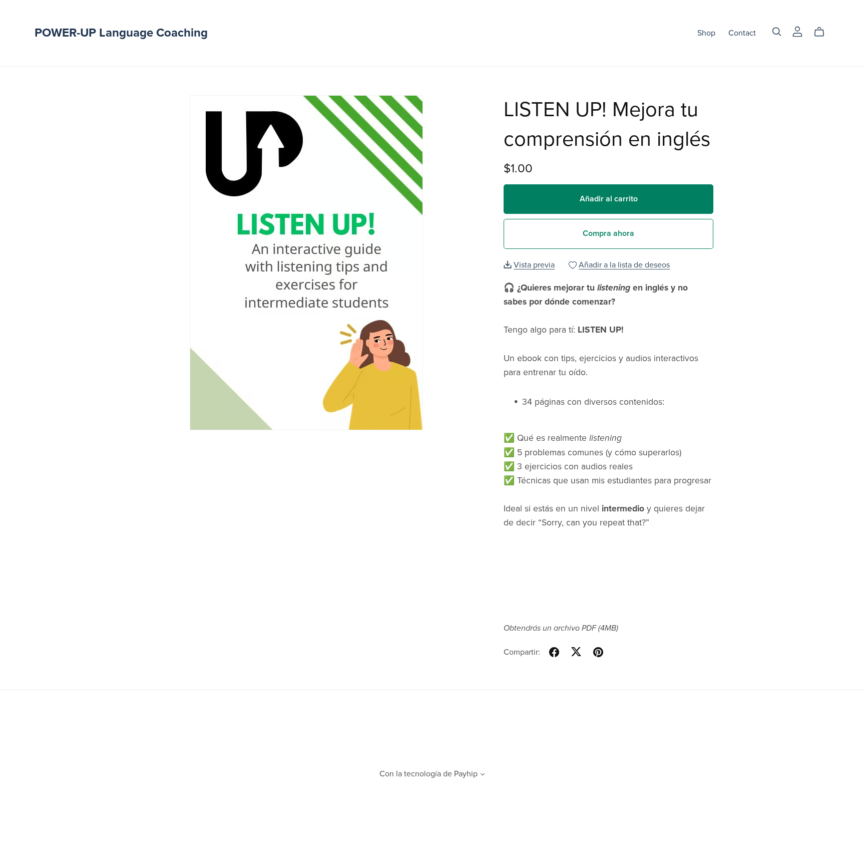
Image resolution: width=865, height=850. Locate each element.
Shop (706, 33)
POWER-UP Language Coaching (121, 33)
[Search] (776, 32)
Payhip (466, 774)
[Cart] (823, 32)
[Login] (797, 31)
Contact (742, 33)
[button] (483, 775)
